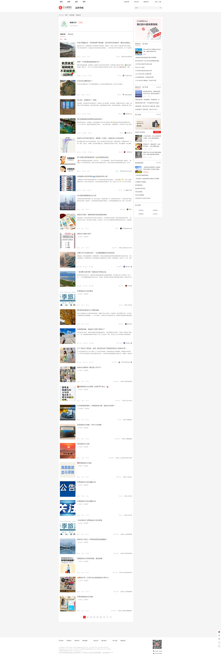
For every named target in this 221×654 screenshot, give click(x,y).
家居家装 (155, 210)
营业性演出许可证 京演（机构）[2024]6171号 (69, 649)
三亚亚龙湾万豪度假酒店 (141, 175)
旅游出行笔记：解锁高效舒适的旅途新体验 (92, 214)
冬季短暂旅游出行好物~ (85, 597)
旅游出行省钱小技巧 (84, 234)
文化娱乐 (155, 214)
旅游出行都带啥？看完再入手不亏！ (89, 367)
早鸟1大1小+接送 (140, 67)
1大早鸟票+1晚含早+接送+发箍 (143, 64)
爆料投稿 (146, 1)
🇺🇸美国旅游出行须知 (84, 463)
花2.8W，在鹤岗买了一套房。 (87, 100)
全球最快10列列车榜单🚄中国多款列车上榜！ (93, 176)
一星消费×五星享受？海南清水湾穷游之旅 (91, 272)
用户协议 (115, 640)
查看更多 (158, 87)
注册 (160, 1)
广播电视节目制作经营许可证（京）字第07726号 (70, 650)
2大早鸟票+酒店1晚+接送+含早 (143, 70)
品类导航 (79, 8)
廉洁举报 (104, 640)
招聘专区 (77, 640)
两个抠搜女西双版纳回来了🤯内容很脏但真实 (93, 157)
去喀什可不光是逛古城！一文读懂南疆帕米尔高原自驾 (95, 253)
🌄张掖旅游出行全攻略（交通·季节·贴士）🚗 (92, 386)
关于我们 (61, 640)
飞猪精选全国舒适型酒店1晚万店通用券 (145, 57)
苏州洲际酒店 (138, 185)
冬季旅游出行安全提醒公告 (86, 482)
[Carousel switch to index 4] (148, 128)
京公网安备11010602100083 (65, 647)
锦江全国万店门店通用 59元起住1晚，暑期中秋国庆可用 (152, 50)
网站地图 (85, 640)
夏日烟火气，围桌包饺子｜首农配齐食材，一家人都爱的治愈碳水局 (151, 145)
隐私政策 (123, 640)
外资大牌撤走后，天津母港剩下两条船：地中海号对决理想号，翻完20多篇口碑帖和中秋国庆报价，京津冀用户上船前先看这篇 (104, 43)
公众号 (80, 294)
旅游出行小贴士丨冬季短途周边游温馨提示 (92, 539)
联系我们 (69, 640)
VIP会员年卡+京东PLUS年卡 (143, 198)
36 (146, 149)
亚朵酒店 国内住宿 (140, 188)
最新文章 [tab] (138, 87)
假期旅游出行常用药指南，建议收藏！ (90, 558)
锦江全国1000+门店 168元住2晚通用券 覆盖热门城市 (149, 60)
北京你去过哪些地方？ (85, 81)
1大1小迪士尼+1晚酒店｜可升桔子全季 (145, 80)
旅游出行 (78, 15)
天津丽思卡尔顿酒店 (140, 182)
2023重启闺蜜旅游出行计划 (86, 195)
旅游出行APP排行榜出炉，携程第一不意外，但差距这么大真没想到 (100, 138)
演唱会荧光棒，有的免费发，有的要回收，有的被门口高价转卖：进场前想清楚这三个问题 (159, 99)
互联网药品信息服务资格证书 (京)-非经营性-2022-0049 (93, 649)
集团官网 (126, 1)
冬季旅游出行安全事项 (85, 291)
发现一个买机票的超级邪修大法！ (88, 62)
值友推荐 (86, 236)
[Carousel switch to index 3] (147, 128)
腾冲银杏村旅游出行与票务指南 (88, 310)
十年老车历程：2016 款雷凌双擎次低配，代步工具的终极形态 (152, 137)
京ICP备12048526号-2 (103, 647)
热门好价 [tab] (145, 44)
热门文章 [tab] (145, 87)
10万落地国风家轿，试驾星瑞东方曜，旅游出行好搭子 (96, 406)
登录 (156, 1)
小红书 (80, 236)
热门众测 (138, 114)
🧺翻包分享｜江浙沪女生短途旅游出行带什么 (93, 577)
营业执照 (109, 649)
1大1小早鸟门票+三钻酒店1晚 (143, 74)
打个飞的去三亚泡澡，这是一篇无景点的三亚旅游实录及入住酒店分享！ (102, 348)
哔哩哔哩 (81, 408)
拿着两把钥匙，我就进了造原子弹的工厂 (91, 329)
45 (146, 141)
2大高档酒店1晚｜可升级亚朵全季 (144, 77)
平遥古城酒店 (138, 191)
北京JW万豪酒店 (139, 195)
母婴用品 (141, 210)
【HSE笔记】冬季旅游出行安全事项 (89, 520)
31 (146, 157)
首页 (66, 15)
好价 (69, 1)
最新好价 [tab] (138, 44)
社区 (76, 1)
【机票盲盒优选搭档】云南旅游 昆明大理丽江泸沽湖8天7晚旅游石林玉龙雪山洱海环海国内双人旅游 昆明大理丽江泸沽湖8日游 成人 (151, 168)
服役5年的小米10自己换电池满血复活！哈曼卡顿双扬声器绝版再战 (152, 153)
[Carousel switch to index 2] (146, 128)
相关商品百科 (139, 163)
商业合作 (136, 1)
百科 (84, 1)
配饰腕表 (141, 214)
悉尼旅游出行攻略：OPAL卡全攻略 (89, 425)
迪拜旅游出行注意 (83, 444)
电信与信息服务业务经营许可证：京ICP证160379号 (85, 647)
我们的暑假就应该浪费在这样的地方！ (90, 119)
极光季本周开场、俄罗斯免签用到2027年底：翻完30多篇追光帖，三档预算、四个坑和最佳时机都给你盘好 (151, 93)
